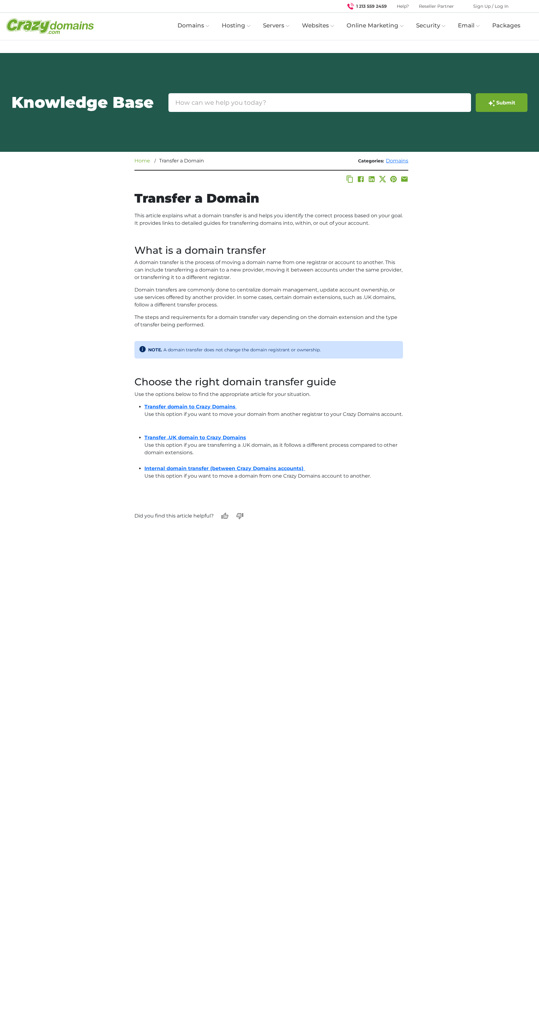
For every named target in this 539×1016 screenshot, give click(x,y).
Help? (403, 6)
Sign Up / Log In (490, 6)
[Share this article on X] (382, 179)
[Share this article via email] (404, 179)
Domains (397, 161)
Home (142, 161)
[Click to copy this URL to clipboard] (350, 179)
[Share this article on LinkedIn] (372, 179)
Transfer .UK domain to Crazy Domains (195, 438)
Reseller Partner (436, 6)
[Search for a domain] (522, 6)
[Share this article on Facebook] (361, 179)
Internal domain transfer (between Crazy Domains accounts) (224, 468)
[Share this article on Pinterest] (393, 179)
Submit (505, 103)
